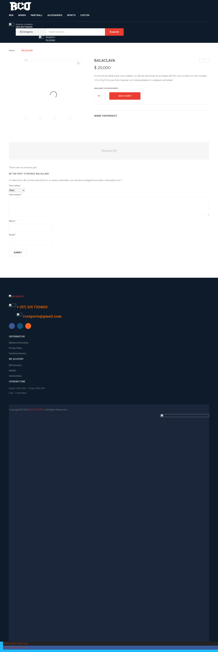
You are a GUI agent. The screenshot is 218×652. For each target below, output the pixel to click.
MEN (11, 15)
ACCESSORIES (54, 15)
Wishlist (12, 370)
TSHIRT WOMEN (202, 61)
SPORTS (71, 15)
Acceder (50, 40)
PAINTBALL (37, 15)
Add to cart (124, 96)
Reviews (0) (109, 151)
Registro (50, 37)
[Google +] (139, 116)
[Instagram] (20, 326)
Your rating (15, 185)
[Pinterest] (133, 116)
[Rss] (28, 326)
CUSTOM (84, 15)
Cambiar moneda (14, 647)
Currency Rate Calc (15, 643)
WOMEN (22, 15)
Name (12, 221)
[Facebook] (121, 116)
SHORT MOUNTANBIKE (207, 61)
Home (12, 50)
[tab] (109, 150)
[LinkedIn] (145, 116)
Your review (15, 194)
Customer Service (17, 353)
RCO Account (15, 365)
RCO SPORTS (36, 409)
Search (114, 32)
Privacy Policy (15, 348)
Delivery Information (19, 343)
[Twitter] (127, 116)
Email (12, 234)
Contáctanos (15, 376)
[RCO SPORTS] (20, 6)
